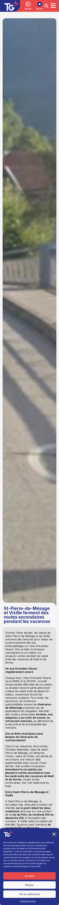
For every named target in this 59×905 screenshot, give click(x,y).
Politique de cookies (28, 901)
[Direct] (39, 4)
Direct (39, 8)
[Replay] (28, 4)
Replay (28, 8)
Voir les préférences (29, 894)
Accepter (29, 875)
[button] (54, 834)
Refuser (29, 885)
